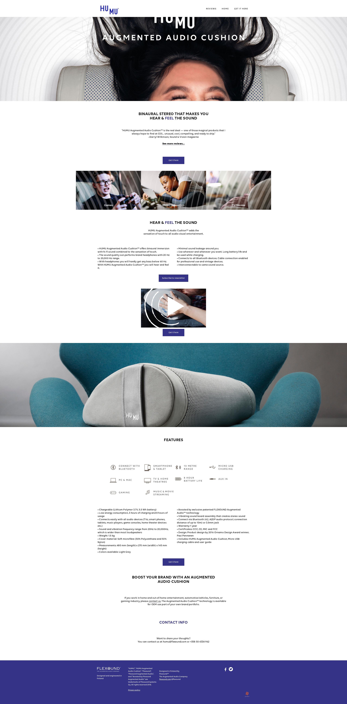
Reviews (211, 9)
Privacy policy (134, 690)
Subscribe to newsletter (173, 278)
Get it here (173, 160)
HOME (225, 9)
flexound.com (165, 679)
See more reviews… (173, 143)
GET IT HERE (241, 9)
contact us (155, 601)
